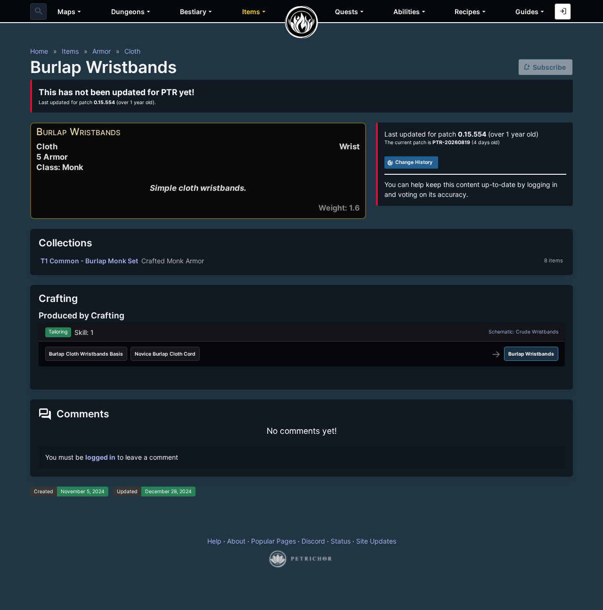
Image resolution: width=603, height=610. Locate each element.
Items (70, 51)
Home (39, 51)
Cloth (132, 51)
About (236, 541)
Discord (313, 541)
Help (214, 541)
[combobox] (38, 11)
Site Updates (376, 541)
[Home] (301, 22)
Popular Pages (273, 541)
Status (340, 541)
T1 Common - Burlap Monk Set (89, 261)
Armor (101, 51)
